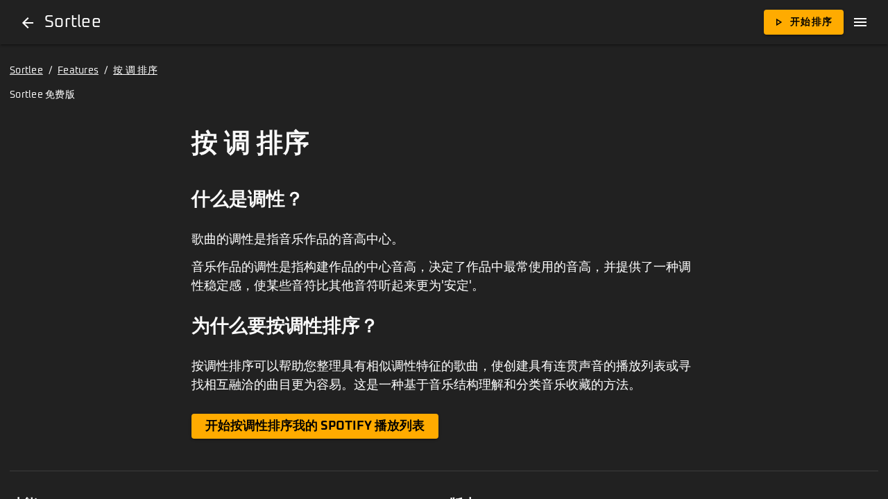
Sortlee (26, 71)
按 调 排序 (135, 71)
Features (78, 71)
